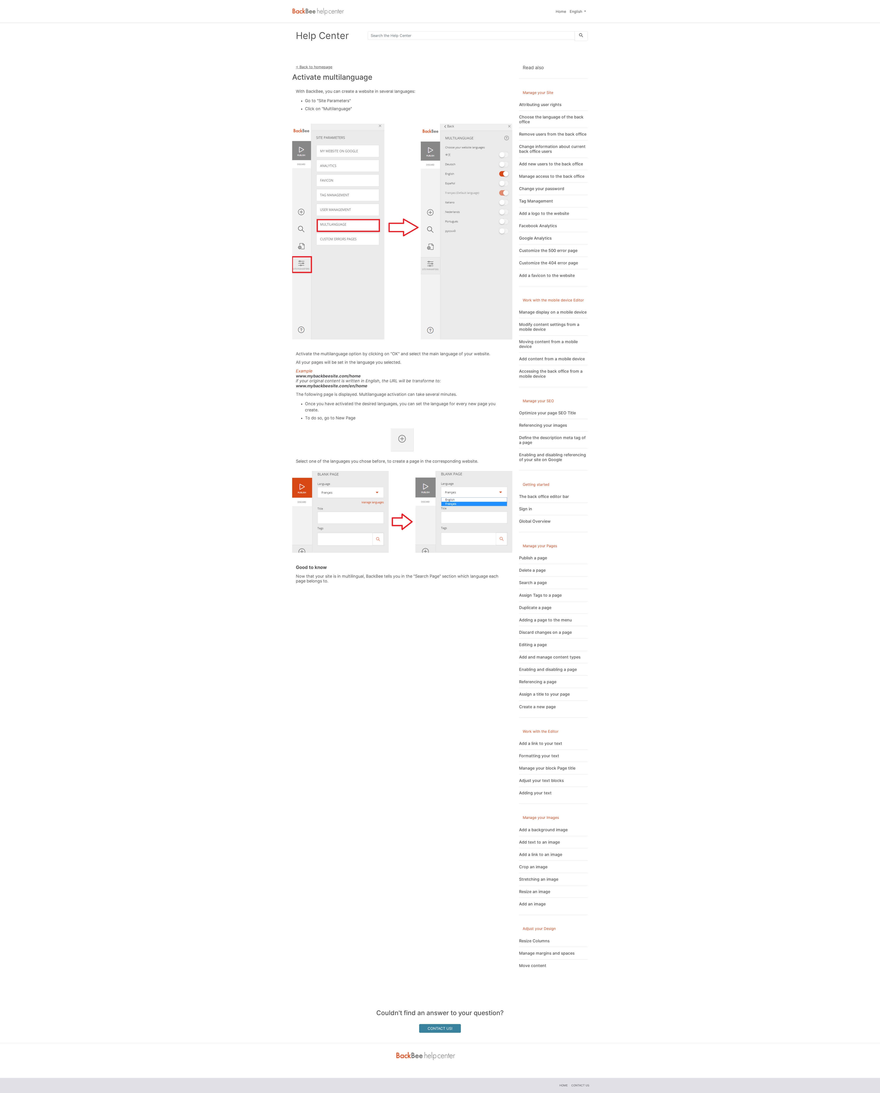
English (576, 11)
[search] (581, 36)
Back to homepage (315, 67)
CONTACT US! (440, 1028)
